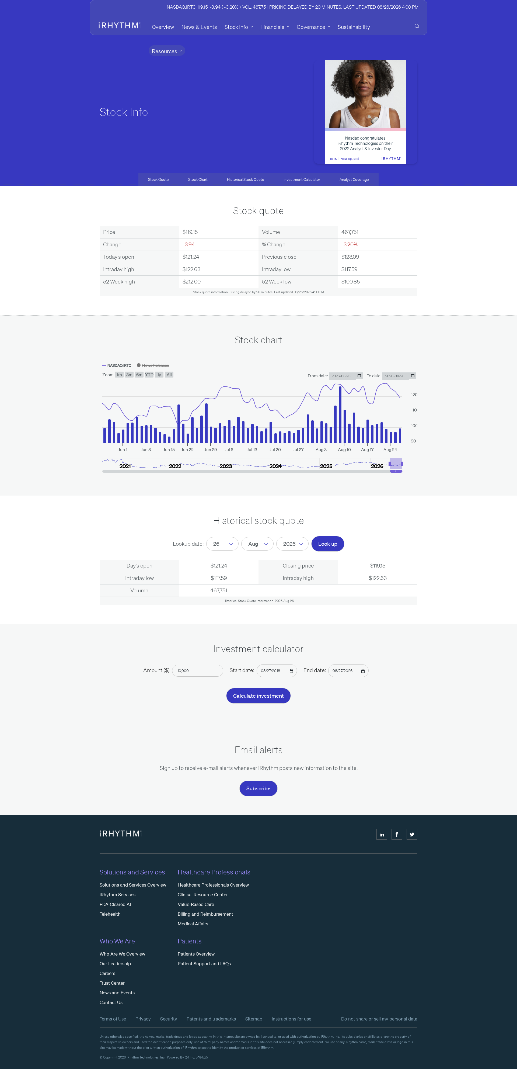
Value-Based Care (196, 904)
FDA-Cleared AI (115, 904)
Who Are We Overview (122, 954)
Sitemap (253, 1019)
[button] (396, 463)
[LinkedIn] (381, 834)
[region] (258, 416)
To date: (374, 375)
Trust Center (112, 983)
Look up (327, 544)
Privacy (143, 1019)
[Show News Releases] (153, 365)
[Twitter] (412, 834)
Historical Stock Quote (245, 179)
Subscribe (258, 788)
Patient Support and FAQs (204, 963)
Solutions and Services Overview (133, 885)
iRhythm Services (117, 894)
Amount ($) (156, 670)
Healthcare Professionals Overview (213, 885)
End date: (314, 670)
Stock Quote (158, 179)
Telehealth (110, 914)
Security (168, 1019)
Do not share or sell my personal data (379, 1019)
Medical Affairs (193, 923)
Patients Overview (196, 954)
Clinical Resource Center (203, 894)
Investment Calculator (302, 179)
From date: (318, 375)
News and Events (117, 992)
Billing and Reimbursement (205, 914)
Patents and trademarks (211, 1019)
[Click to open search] (417, 26)
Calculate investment (258, 696)
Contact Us (111, 1002)
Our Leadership (115, 963)
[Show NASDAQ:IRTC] (116, 365)
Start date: (242, 670)
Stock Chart (198, 179)
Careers (107, 973)
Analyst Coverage (354, 179)
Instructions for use (291, 1019)
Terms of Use (113, 1019)
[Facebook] (397, 834)
